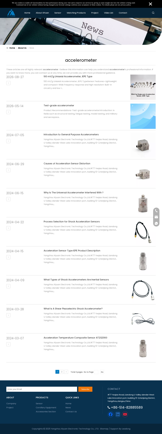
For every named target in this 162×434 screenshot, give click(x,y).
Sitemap (104, 428)
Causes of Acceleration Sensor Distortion (67, 163)
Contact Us (71, 411)
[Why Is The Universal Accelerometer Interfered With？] (8, 199)
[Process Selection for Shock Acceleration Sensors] (8, 228)
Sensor (39, 403)
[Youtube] (125, 414)
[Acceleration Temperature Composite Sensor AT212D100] (8, 344)
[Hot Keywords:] (153, 13)
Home (68, 403)
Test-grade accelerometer (59, 105)
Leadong (126, 428)
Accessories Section (46, 411)
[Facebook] (111, 414)
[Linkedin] (118, 414)
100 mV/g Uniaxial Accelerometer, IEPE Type (68, 76)
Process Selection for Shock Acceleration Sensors (72, 221)
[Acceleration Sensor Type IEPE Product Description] (8, 257)
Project (10, 407)
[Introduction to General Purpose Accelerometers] (8, 141)
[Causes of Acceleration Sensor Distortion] (8, 170)
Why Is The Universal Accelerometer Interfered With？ (74, 192)
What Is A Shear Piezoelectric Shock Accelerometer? (73, 308)
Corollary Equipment (46, 407)
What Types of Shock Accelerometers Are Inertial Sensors (76, 279)
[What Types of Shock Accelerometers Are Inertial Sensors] (8, 286)
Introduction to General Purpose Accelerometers (71, 134)
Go (102, 372)
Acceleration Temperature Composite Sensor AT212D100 (75, 337)
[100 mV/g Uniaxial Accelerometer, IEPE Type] (8, 83)
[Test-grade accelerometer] (8, 112)
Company (11, 403)
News (68, 407)
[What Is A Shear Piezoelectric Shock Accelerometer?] (8, 315)
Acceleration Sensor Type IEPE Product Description (72, 250)
